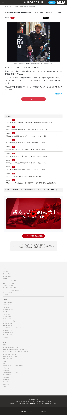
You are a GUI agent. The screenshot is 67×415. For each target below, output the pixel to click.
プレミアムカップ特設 (8, 309)
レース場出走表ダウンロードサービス (12, 328)
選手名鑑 (5, 278)
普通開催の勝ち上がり (8, 325)
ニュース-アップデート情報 (9, 287)
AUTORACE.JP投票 (7, 292)
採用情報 (5, 345)
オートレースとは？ (7, 276)
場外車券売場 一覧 (7, 330)
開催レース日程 (6, 274)
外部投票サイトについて (9, 332)
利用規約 (5, 361)
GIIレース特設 (6, 314)
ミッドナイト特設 (7, 316)
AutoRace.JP (6, 6)
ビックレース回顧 (7, 318)
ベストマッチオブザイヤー (9, 304)
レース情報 (5, 294)
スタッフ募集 (6, 377)
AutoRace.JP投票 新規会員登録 (33, 236)
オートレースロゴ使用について (10, 356)
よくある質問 (6, 370)
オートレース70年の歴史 (9, 321)
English (4, 386)
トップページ (6, 271)
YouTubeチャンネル (7, 334)
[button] (3, 2)
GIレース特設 (6, 311)
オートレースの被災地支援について (11, 347)
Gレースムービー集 (7, 302)
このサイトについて (7, 358)
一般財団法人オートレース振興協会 (37, 411)
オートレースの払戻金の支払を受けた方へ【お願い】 (15, 351)
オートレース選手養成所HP (9, 354)
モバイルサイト (6, 381)
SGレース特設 (6, 307)
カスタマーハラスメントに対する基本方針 (13, 365)
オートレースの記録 (7, 323)
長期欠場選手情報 (7, 375)
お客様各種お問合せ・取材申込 (10, 372)
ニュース (11, 6)
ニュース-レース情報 (8, 285)
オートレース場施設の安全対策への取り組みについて (15, 349)
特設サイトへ (33, 99)
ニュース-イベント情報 (8, 283)
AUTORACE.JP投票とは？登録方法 (11, 290)
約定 (4, 363)
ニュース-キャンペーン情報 (9, 280)
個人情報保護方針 (7, 368)
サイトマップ (6, 384)
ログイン (52, 2)
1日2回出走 (5, 337)
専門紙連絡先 (6, 379)
